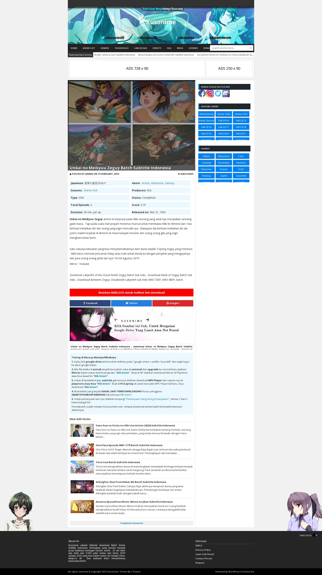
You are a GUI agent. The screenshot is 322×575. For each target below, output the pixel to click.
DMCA (180, 48)
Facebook (92, 303)
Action (146, 183)
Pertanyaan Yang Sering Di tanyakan (147, 399)
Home (74, 48)
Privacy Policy (203, 550)
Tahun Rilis (122, 48)
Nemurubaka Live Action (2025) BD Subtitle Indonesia (166, 54)
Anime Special (206, 120)
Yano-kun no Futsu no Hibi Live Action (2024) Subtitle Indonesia (135, 425)
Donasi (207, 48)
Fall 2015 (241, 120)
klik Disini (123, 372)
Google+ (174, 303)
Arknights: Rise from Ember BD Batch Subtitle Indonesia (131, 482)
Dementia (223, 162)
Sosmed (193, 48)
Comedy (206, 162)
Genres (105, 48)
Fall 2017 (224, 127)
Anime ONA (223, 114)
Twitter (133, 303)
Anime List (89, 48)
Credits (156, 48)
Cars (241, 156)
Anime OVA (90, 190)
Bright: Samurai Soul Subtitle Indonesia (114, 54)
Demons (241, 162)
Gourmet (241, 175)
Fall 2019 (206, 133)
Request (199, 563)
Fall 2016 (206, 127)
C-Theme (135, 571)
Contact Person (203, 558)
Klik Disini (100, 376)
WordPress (234, 571)
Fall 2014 (224, 120)
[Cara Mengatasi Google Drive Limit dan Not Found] (131, 340)
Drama (224, 169)
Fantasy (169, 183)
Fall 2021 (241, 133)
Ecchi (241, 169)
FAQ (169, 48)
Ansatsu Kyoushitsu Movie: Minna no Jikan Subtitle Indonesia (134, 501)
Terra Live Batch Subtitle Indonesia (118, 462)
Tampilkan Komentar (131, 523)
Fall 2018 (241, 127)
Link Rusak (140, 48)
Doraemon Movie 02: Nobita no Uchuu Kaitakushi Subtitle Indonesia (232, 54)
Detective (206, 169)
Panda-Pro (248, 571)
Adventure (157, 183)
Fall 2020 (224, 133)
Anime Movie (206, 114)
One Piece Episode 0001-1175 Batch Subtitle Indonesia (129, 445)
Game (223, 175)
